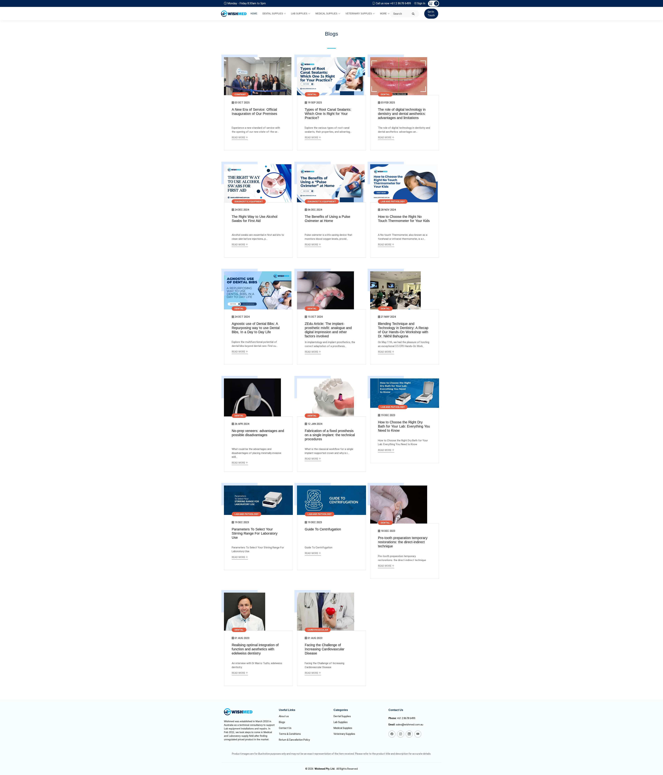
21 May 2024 (388, 316)
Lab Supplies (299, 13)
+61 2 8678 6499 (406, 718)
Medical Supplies (326, 13)
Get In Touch (431, 13)
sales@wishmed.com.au (409, 724)
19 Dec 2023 (388, 415)
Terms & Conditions (290, 734)
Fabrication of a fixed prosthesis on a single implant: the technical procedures (330, 435)
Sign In (421, 3)
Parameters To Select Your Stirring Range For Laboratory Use (254, 533)
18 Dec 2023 (388, 530)
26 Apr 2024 (242, 423)
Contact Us (285, 728)
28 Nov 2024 (388, 209)
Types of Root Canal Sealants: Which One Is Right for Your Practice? (328, 114)
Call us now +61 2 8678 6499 (393, 3)
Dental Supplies (272, 13)
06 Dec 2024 (315, 209)
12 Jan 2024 (315, 423)
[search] (413, 14)
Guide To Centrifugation (323, 529)
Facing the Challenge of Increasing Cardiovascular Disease (324, 649)
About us (284, 716)
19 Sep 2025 (315, 102)
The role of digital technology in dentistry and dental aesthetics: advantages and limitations (402, 114)
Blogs (282, 722)
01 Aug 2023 (242, 638)
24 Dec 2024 (242, 209)
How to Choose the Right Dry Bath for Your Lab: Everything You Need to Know (404, 426)
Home (254, 13)
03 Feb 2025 (388, 102)
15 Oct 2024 (315, 316)
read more (239, 137)
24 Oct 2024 (242, 316)
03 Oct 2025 (242, 102)
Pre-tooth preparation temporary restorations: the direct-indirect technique (402, 542)
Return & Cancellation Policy (294, 740)
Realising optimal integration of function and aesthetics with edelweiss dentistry (255, 649)
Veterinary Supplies (358, 13)
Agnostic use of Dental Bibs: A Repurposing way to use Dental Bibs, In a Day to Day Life (256, 328)
